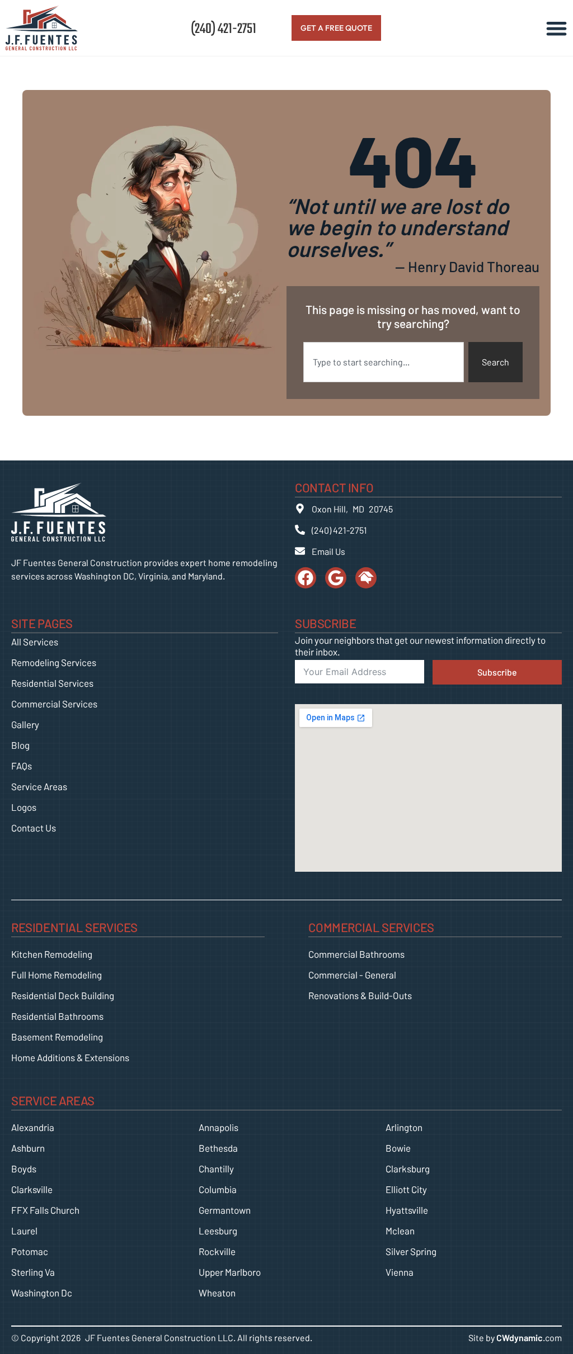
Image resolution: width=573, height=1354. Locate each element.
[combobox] (383, 362)
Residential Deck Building (62, 995)
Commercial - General (352, 974)
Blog (20, 744)
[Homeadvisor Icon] (366, 577)
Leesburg (218, 1230)
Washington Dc (41, 1292)
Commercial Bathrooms (356, 953)
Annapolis (218, 1127)
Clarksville (32, 1189)
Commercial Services (54, 703)
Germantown (225, 1209)
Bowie (398, 1147)
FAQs (21, 765)
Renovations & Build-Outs (360, 995)
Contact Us (33, 827)
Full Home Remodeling (56, 974)
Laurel (24, 1230)
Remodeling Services (53, 662)
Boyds (23, 1168)
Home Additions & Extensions (70, 1057)
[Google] (335, 577)
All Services (34, 641)
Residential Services (52, 682)
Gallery (25, 724)
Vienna (400, 1271)
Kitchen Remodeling (51, 953)
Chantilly (216, 1168)
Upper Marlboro (230, 1271)
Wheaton (217, 1292)
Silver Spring (411, 1251)
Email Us (328, 551)
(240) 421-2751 (223, 28)
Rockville (217, 1251)
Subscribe (497, 672)
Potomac (29, 1251)
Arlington (404, 1127)
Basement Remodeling (57, 1036)
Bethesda (218, 1147)
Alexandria (32, 1127)
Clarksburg (408, 1168)
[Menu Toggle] (556, 28)
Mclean (400, 1230)
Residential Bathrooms (57, 1016)
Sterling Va (33, 1271)
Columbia (218, 1189)
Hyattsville (407, 1209)
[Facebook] (305, 577)
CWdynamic (519, 1337)
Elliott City (406, 1189)
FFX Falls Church (45, 1209)
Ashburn (28, 1147)
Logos (23, 807)
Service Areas (39, 786)
